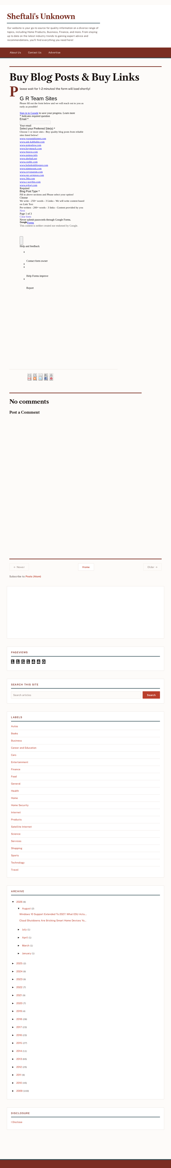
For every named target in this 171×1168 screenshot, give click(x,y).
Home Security (20, 805)
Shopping (16, 848)
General (16, 783)
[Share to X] (40, 377)
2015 (19, 1043)
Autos (14, 726)
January (26, 953)
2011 (18, 1074)
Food (14, 776)
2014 (19, 1051)
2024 (19, 971)
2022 (19, 987)
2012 (19, 1067)
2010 (19, 1082)
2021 (19, 995)
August (26, 908)
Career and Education (23, 747)
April (25, 937)
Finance (15, 769)
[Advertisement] (85, 612)
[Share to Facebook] (46, 377)
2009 (19, 1090)
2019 (19, 1011)
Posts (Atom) (33, 576)
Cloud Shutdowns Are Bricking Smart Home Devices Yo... (52, 920)
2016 (19, 1035)
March (25, 945)
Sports (15, 855)
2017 (19, 1027)
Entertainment (19, 762)
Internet (16, 812)
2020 (19, 1003)
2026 (19, 901)
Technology (18, 862)
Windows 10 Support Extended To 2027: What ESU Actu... (53, 914)
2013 (19, 1059)
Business (16, 740)
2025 (19, 963)
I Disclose (16, 1122)
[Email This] (29, 377)
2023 (19, 979)
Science (16, 833)
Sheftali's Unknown (41, 16)
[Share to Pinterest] (51, 377)
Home (86, 567)
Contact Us (34, 52)
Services (16, 841)
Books (14, 733)
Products (16, 819)
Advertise (54, 52)
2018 (19, 1019)
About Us (15, 52)
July (24, 929)
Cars (13, 755)
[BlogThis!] (35, 377)
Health (15, 790)
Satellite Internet (21, 826)
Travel (15, 869)
